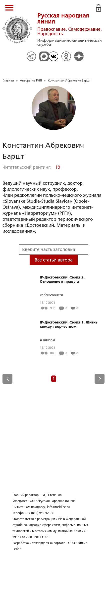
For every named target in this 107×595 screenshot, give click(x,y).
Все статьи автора (54, 260)
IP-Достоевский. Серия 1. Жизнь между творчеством (69, 324)
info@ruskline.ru (58, 507)
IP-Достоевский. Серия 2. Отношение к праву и (62, 279)
